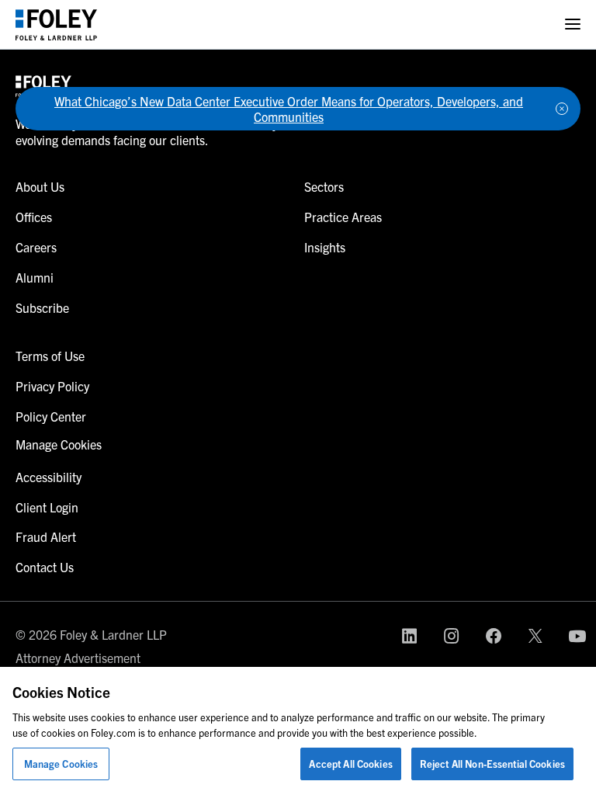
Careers (36, 247)
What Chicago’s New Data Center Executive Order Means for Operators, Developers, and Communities (288, 108)
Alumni (35, 277)
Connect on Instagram (451, 636)
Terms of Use (50, 355)
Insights (324, 247)
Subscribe (42, 307)
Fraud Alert (46, 536)
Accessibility (48, 476)
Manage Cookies (61, 763)
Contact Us (45, 567)
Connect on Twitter (535, 636)
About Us (40, 186)
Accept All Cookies (350, 763)
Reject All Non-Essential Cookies (492, 763)
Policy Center (51, 416)
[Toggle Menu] (572, 24)
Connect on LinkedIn (409, 636)
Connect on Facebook (493, 636)
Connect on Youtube (577, 636)
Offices (34, 216)
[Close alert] (562, 108)
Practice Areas (343, 216)
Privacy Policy (52, 386)
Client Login (47, 507)
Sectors (324, 186)
